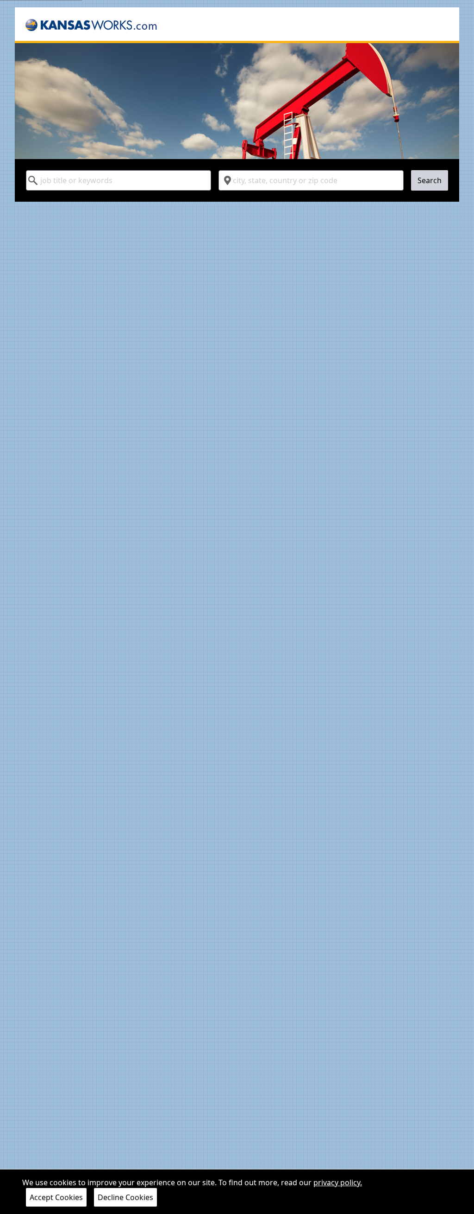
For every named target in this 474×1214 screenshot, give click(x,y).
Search (430, 180)
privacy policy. (337, 1182)
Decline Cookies (125, 1197)
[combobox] (118, 180)
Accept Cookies (56, 1197)
